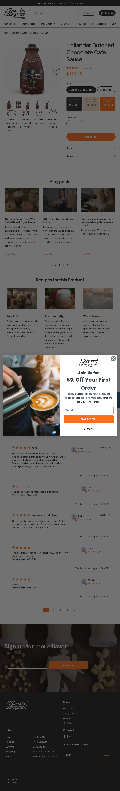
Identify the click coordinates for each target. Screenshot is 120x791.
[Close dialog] (113, 358)
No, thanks (89, 429)
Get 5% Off (88, 419)
